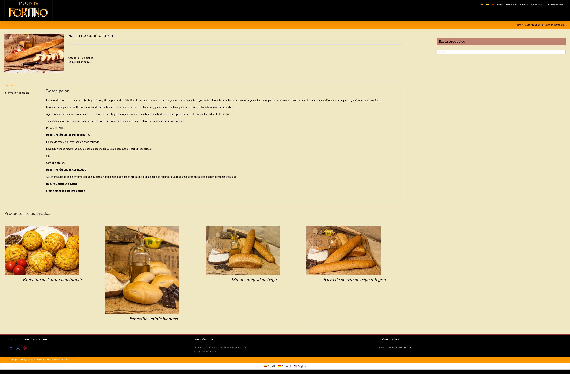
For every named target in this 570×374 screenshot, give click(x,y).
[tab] (20, 85)
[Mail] (31, 348)
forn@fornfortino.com (399, 347)
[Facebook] (11, 348)
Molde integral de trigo (254, 279)
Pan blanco (87, 57)
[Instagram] (18, 348)
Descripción (10, 85)
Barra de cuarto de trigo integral (354, 279)
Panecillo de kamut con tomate (53, 279)
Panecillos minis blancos (153, 318)
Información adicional (16, 92)
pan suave (85, 61)
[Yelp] (25, 348)
